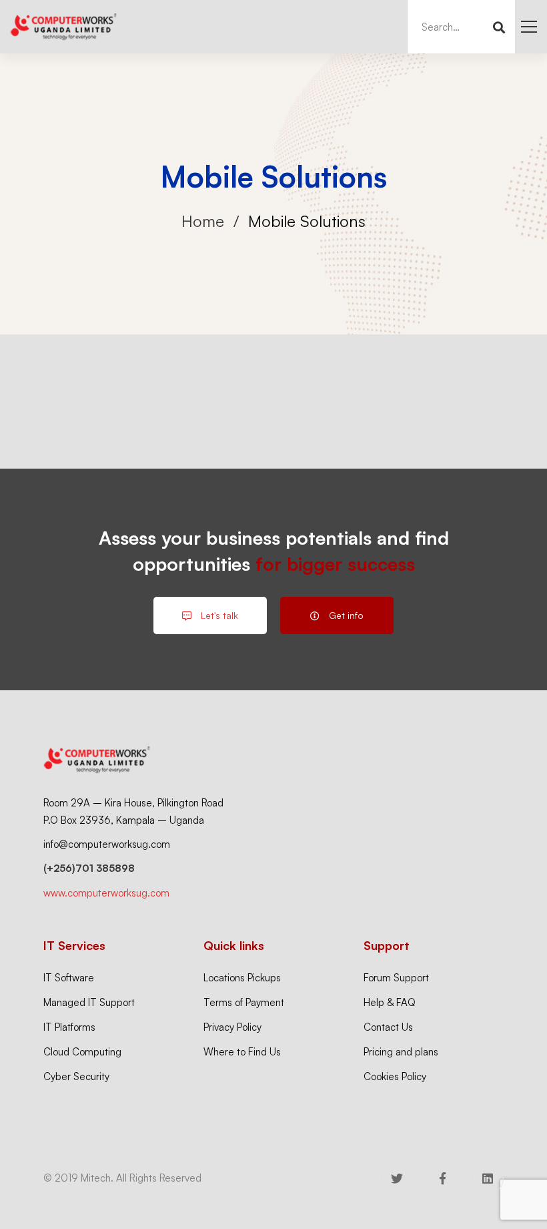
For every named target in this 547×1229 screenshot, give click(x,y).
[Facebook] (442, 1178)
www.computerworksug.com (106, 893)
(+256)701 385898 (89, 868)
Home (202, 221)
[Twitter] (397, 1178)
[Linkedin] (488, 1178)
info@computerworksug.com (106, 844)
